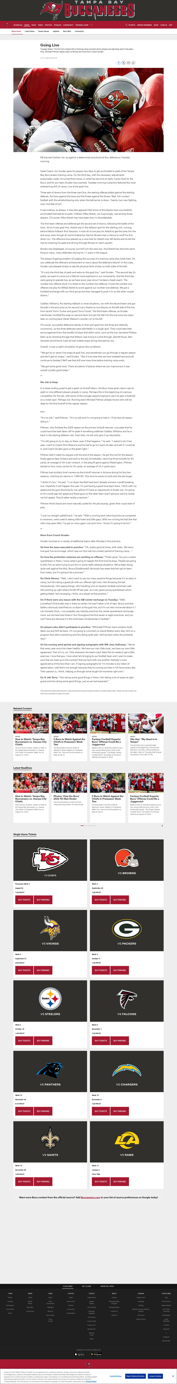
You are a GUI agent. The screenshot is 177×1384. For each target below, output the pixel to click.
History (10, 1313)
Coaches (10, 1301)
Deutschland (166, 1341)
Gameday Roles (114, 1307)
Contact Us (114, 1311)
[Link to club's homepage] (7, 25)
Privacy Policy (91, 1381)
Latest (30, 1297)
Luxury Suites (91, 1321)
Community (30, 1311)
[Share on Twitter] (124, 64)
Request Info (92, 1329)
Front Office (10, 1309)
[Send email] (128, 64)
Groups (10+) (91, 1325)
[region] (88, 1376)
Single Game (91, 1297)
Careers (114, 1297)
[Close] (173, 1376)
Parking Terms (141, 1319)
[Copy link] (133, 63)
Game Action (71, 1301)
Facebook (166, 1329)
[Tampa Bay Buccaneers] (88, 1365)
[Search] (126, 24)
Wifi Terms (141, 1315)
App (166, 1297)
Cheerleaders (71, 1313)
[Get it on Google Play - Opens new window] (96, 1355)
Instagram (166, 1337)
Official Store (166, 1301)
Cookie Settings (115, 1376)
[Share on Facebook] (119, 64)
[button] (82, 825)
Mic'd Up (50, 1311)
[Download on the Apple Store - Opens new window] (80, 1354)
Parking (140, 1305)
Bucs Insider (50, 1315)
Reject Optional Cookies (135, 1376)
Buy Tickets (24, 900)
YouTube (166, 1325)
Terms (92, 1339)
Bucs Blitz (30, 1307)
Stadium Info (141, 1297)
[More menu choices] (91, 25)
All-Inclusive (92, 1317)
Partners (114, 1315)
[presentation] (163, 826)
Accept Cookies (155, 1376)
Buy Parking (43, 900)
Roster (10, 1297)
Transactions (10, 1305)
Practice (70, 1305)
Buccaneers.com (90, 1197)
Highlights (50, 1307)
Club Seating (91, 1307)
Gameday (141, 1301)
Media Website (166, 1305)
